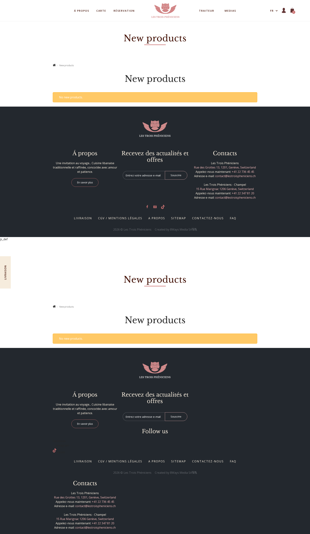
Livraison (83, 218)
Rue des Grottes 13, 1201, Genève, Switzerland (225, 167)
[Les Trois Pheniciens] (165, 10)
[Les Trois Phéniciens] (155, 129)
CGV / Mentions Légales (120, 218)
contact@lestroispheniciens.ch (235, 176)
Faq (233, 218)
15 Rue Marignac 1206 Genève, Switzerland (225, 189)
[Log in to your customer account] (283, 10)
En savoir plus (85, 182)
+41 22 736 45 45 (243, 172)
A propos (156, 218)
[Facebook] (147, 207)
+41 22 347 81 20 (243, 193)
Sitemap (178, 218)
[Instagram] (155, 207)
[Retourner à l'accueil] (54, 65)
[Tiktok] (163, 207)
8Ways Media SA (181, 229)
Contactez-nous (208, 218)
